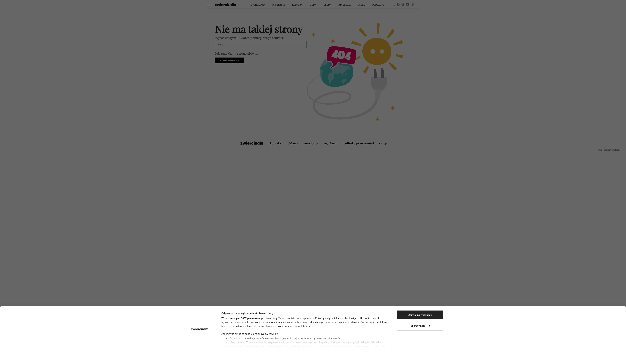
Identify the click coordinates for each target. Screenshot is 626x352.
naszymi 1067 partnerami (245, 318)
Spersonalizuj (418, 325)
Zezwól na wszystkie (420, 315)
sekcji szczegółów (358, 346)
